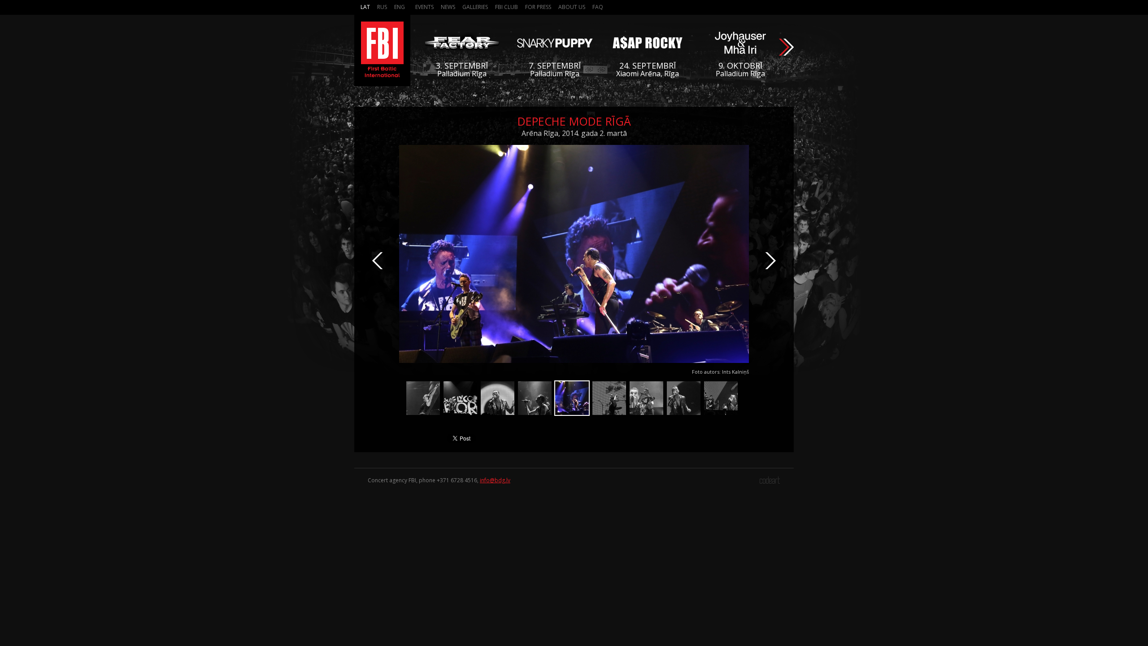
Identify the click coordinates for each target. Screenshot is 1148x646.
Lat (365, 7)
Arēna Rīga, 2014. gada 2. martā (574, 133)
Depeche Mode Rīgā (574, 121)
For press (538, 7)
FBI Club (506, 7)
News (448, 7)
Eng (399, 7)
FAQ (597, 7)
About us (571, 7)
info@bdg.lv (495, 480)
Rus (382, 7)
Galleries (475, 7)
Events (424, 7)
